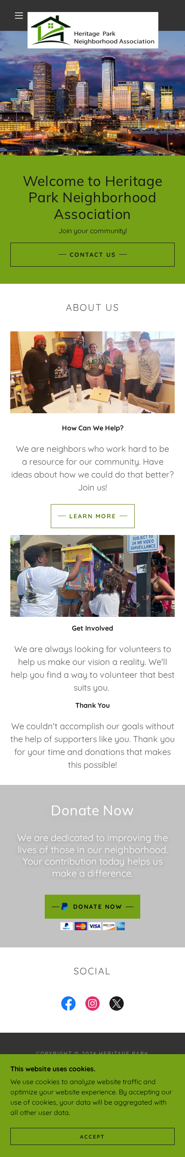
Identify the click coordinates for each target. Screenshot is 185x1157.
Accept (92, 1136)
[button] (19, 15)
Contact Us (93, 254)
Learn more (92, 516)
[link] (93, 15)
